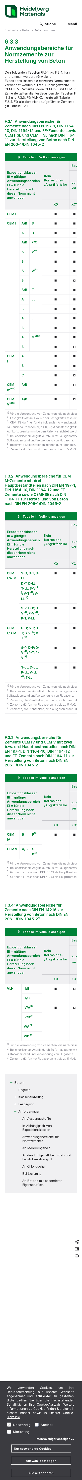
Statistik (47, 1425)
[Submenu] (11, 1082)
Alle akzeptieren (41, 1473)
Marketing (21, 1432)
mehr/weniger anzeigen (53, 1439)
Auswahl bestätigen (41, 1461)
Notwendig (21, 1425)
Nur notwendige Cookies (33, 1448)
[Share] (77, 1242)
